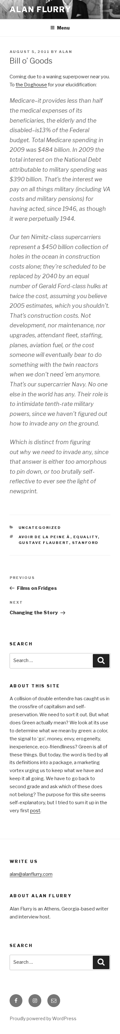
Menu (63, 27)
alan (65, 51)
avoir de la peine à (44, 537)
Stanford (85, 542)
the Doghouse (31, 85)
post (35, 811)
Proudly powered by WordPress (43, 1018)
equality (85, 537)
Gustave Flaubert (44, 542)
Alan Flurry (40, 9)
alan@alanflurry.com (31, 874)
